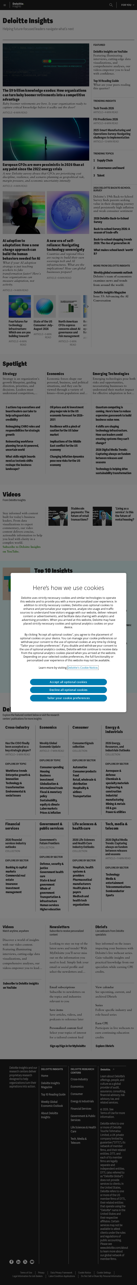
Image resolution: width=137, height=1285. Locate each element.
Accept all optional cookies (68, 682)
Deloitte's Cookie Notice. (82, 667)
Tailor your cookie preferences (68, 698)
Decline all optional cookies (68, 690)
